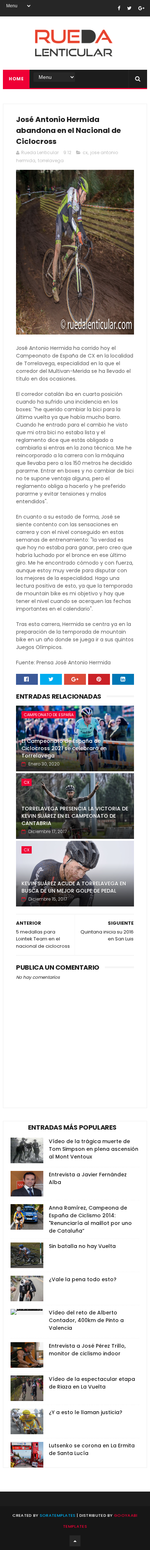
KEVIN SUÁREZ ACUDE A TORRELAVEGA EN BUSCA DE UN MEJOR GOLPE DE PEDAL (73, 887)
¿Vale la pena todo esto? (83, 1279)
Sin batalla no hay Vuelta (82, 1246)
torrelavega (51, 160)
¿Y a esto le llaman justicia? (85, 1412)
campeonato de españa (49, 715)
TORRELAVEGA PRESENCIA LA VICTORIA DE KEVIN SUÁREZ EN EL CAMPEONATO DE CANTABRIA (74, 815)
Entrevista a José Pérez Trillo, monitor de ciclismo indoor (87, 1349)
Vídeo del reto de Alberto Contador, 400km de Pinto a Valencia (86, 1320)
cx (85, 152)
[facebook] (119, 8)
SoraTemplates (58, 1515)
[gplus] (141, 8)
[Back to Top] (75, 1540)
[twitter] (129, 8)
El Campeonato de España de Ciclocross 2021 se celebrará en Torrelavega (64, 748)
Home (16, 79)
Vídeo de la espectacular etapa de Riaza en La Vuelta (92, 1382)
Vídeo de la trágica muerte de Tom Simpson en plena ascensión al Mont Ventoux (93, 1149)
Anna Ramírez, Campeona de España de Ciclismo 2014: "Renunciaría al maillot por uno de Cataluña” (90, 1219)
